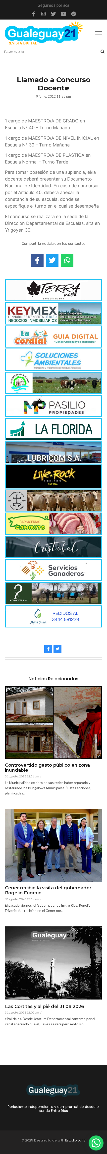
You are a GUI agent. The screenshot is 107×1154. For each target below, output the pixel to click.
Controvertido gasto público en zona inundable (47, 768)
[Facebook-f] (34, 14)
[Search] (103, 51)
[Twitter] (53, 14)
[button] (96, 1142)
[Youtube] (63, 14)
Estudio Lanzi (75, 1140)
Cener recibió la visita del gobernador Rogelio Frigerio (48, 891)
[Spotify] (73, 14)
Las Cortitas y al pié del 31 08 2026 (44, 1006)
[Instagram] (44, 14)
